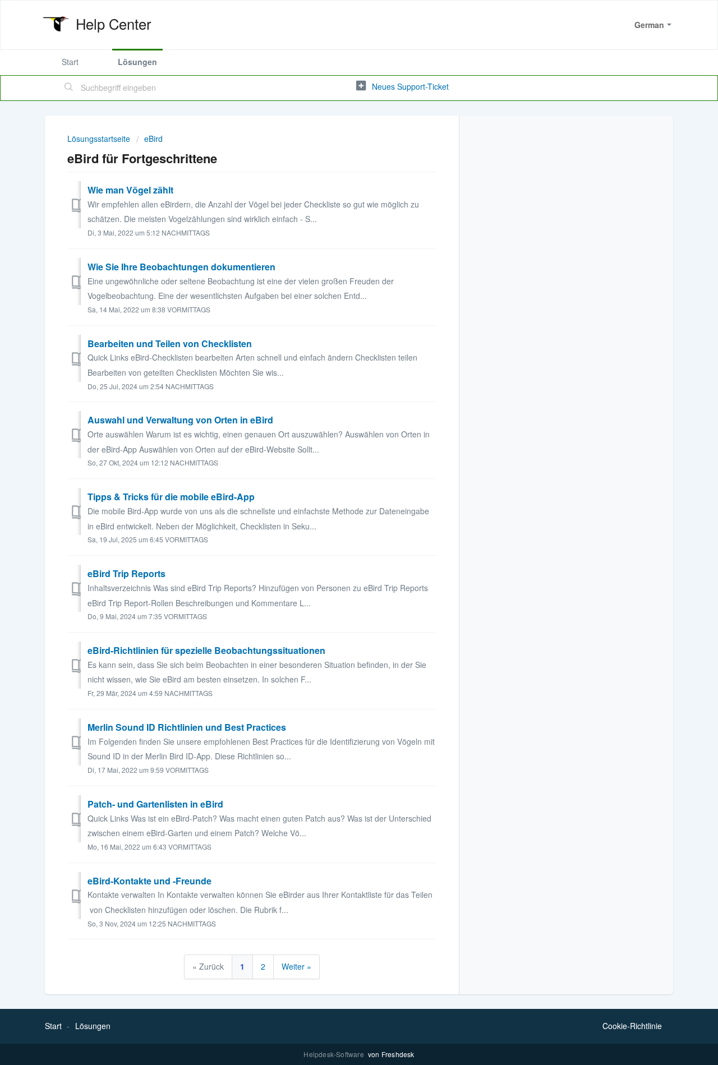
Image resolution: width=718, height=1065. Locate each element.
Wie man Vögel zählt (130, 189)
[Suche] (69, 88)
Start (70, 61)
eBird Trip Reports (126, 573)
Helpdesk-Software (334, 1054)
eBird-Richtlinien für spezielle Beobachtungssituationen (206, 650)
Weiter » (296, 966)
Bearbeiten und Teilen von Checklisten (170, 343)
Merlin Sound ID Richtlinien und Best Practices (187, 727)
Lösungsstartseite (99, 138)
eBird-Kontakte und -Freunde (149, 880)
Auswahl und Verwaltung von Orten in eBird (180, 419)
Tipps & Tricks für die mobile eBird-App (171, 496)
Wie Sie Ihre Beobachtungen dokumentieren (181, 266)
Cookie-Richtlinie (632, 1025)
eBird (153, 138)
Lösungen (137, 61)
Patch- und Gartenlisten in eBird (155, 803)
